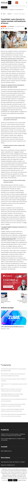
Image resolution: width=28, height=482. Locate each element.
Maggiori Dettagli (22, 480)
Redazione (12, 26)
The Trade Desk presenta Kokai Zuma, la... (12, 326)
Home (4, 13)
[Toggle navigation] (17, 2)
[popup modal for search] (26, 2)
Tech (4, 323)
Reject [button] (15, 480)
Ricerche (9, 13)
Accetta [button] (10, 480)
